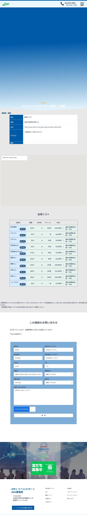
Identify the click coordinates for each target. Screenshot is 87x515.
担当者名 (17, 354)
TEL (46, 363)
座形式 (47, 379)
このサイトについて (72, 492)
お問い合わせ (70, 498)
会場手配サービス (49, 488)
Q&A (46, 492)
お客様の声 (48, 498)
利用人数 (17, 379)
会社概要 (69, 488)
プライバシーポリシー (72, 495)
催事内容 (47, 371)
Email (16, 363)
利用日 (16, 371)
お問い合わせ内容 (20, 387)
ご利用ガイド (48, 502)
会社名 (16, 346)
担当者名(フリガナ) (51, 354)
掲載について (48, 495)
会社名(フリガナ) (50, 346)
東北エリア (28, 117)
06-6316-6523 (70, 3)
